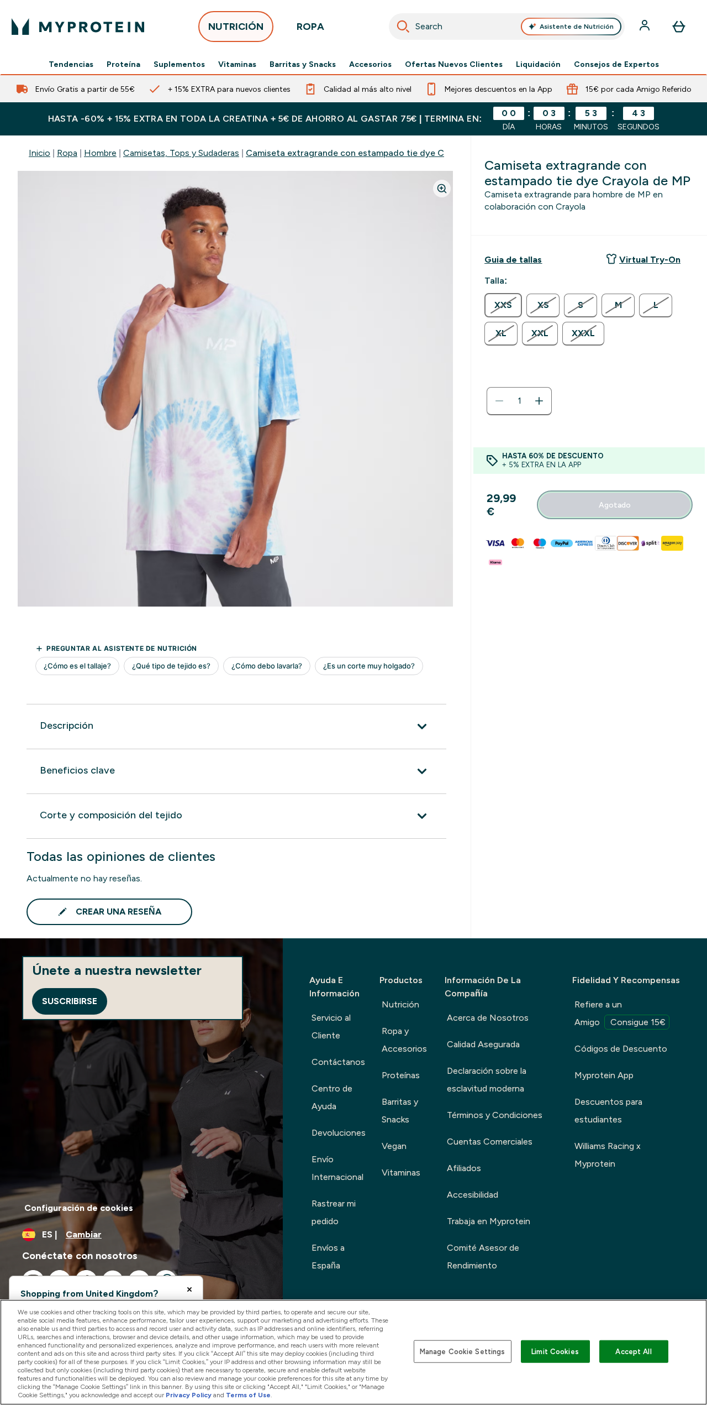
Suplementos (179, 64)
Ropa (67, 153)
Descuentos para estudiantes (608, 1110)
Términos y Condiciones (494, 1115)
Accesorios (370, 64)
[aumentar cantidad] (539, 401)
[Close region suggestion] (189, 1289)
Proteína (123, 64)
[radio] (503, 305)
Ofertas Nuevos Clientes (454, 64)
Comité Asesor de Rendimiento (483, 1256)
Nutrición (400, 1004)
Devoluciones (339, 1132)
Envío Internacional (337, 1168)
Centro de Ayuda (332, 1097)
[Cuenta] (645, 26)
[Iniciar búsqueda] (403, 26)
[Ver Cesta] (678, 26)
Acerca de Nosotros (488, 1017)
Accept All (633, 1351)
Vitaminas (237, 64)
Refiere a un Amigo (620, 1013)
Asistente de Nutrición (577, 26)
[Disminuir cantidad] (499, 401)
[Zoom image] (442, 188)
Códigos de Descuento (620, 1048)
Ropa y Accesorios (404, 1039)
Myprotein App (604, 1075)
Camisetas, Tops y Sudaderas (181, 153)
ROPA (310, 26)
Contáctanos (338, 1062)
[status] (519, 401)
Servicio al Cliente (331, 1026)
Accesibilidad (472, 1194)
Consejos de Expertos (616, 64)
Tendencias (71, 64)
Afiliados (464, 1168)
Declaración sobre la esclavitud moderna (486, 1079)
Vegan (394, 1146)
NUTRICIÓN (235, 26)
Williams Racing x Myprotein (607, 1154)
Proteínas (401, 1075)
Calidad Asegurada (483, 1044)
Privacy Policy (189, 1395)
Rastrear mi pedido (334, 1212)
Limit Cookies (555, 1351)
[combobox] (507, 26)
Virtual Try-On (649, 259)
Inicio (39, 153)
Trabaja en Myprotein (488, 1221)
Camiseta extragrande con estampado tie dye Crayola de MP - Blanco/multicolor (412, 153)
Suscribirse (69, 1001)
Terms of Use (248, 1395)
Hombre (100, 153)
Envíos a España (328, 1256)
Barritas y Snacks (303, 64)
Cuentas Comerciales (489, 1141)
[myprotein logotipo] (78, 26)
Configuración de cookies (78, 1208)
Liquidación (538, 64)
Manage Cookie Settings (462, 1351)
